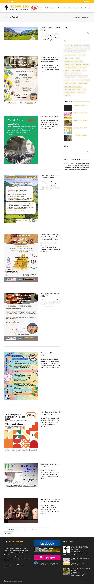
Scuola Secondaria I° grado (73, 89)
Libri (80, 67)
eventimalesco (79, 61)
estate (74, 55)
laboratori (86, 64)
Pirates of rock (83, 77)
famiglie (67, 64)
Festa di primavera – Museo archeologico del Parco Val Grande (49, 59)
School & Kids (62, 8)
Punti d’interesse (50, 8)
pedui (75, 77)
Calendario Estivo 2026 (80, 128)
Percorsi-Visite (74, 8)
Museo (66, 73)
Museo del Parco (75, 73)
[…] (75, 554)
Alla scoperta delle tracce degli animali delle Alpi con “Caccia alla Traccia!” (81, 105)
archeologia (78, 45)
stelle (84, 89)
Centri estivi (79, 48)
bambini (86, 45)
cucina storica (73, 52)
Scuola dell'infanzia (70, 83)
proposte (67, 80)
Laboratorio (68, 67)
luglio (84, 67)
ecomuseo (82, 52)
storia (66, 92)
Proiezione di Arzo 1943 (49, 116)
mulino (84, 70)
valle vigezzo (81, 92)
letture (75, 67)
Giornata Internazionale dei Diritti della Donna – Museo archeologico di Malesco (50, 237)
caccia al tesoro (69, 48)
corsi (66, 52)
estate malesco (69, 58)
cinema (86, 48)
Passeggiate (68, 77)
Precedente (10, 529)
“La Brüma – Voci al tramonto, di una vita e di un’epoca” (81, 135)
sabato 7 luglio (76, 80)
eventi (77, 58)
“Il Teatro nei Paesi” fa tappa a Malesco (81, 112)
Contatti (83, 8)
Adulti (66, 45)
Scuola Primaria (82, 83)
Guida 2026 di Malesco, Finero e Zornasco (81, 120)
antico (71, 45)
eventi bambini (69, 61)
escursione (68, 55)
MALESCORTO (75, 70)
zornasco (67, 95)
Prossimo (8, 533)
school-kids (85, 80)
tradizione (72, 92)
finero (72, 64)
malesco (67, 70)
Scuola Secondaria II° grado (73, 86)
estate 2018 (81, 55)
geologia (78, 64)
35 (48, 529)
